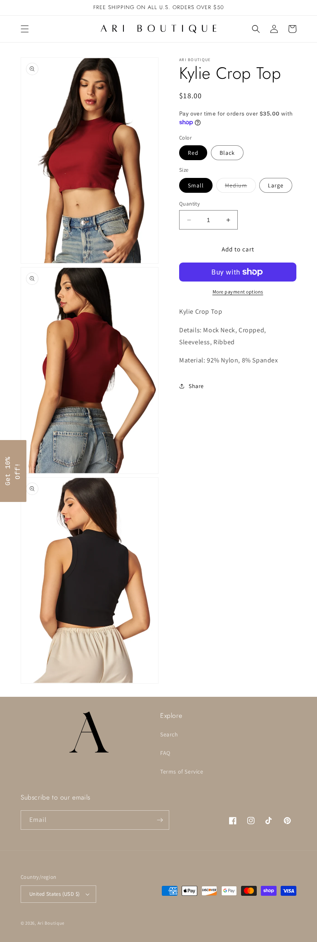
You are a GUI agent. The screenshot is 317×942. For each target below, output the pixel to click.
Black (227, 152)
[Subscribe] (160, 820)
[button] (25, 29)
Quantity (189, 203)
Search (169, 734)
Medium (240, 187)
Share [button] (196, 386)
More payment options (238, 292)
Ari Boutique (51, 923)
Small (196, 185)
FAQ (165, 753)
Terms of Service (181, 771)
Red (193, 152)
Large (276, 185)
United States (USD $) (54, 893)
